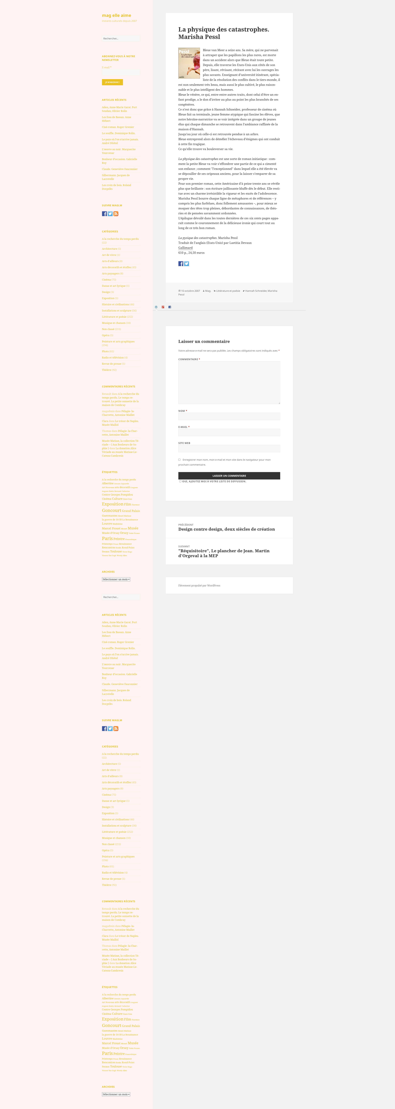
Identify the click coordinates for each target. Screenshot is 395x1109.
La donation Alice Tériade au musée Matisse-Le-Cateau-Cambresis (119, 452)
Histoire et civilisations (115, 304)
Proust (115, 544)
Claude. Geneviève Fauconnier (120, 169)
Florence (135, 504)
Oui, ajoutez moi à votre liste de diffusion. (214, 481)
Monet (124, 528)
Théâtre (106, 370)
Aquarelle (125, 483)
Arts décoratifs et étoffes (116, 267)
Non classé (108, 329)
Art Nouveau (108, 487)
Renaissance (125, 543)
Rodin (118, 547)
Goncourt (111, 510)
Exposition (108, 298)
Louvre (107, 523)
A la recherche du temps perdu (120, 239)
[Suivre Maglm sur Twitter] (110, 213)
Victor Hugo (127, 552)
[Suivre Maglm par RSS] (115, 213)
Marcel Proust (111, 528)
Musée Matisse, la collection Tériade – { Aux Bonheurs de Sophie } (120, 444)
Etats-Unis (127, 499)
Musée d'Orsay (110, 533)
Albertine (108, 483)
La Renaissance (130, 519)
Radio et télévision (113, 357)
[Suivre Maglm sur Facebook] (104, 213)
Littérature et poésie (114, 316)
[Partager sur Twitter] (186, 263)
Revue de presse (111, 363)
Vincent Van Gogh (109, 555)
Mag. (208, 291)
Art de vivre (109, 255)
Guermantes (109, 515)
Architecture (109, 248)
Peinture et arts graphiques (118, 341)
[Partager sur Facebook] (180, 263)
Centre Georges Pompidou (117, 494)
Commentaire (189, 359)
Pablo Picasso (134, 533)
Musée (133, 528)
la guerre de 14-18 (112, 519)
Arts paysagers (110, 273)
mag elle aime (116, 15)
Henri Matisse (124, 515)
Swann (106, 551)
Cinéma (106, 279)
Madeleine (118, 523)
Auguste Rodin (108, 491)
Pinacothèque (130, 539)
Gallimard (185, 248)
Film (127, 504)
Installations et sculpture (116, 310)
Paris (107, 538)
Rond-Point (128, 547)
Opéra (105, 335)
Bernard (117, 491)
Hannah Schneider (255, 291)
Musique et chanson (113, 323)
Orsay (124, 533)
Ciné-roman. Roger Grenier (118, 127)
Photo (105, 351)
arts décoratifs (123, 487)
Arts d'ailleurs (110, 261)
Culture (117, 498)
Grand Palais (131, 511)
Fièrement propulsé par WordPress (199, 585)
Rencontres (108, 547)
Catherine (126, 491)
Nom (182, 411)
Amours (117, 484)
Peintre (119, 539)
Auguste (134, 487)
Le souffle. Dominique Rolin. (118, 133)
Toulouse (116, 551)
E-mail (106, 67)
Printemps (107, 543)
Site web (184, 443)
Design (106, 292)
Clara (105, 421)
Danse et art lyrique (114, 286)
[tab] (157, 306)
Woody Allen (122, 555)
